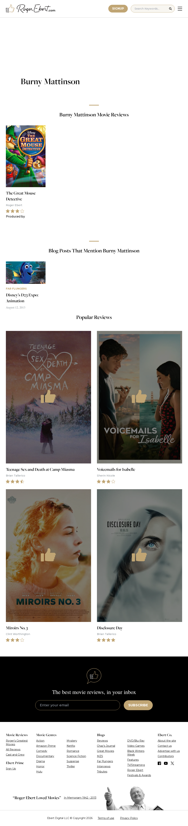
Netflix (71, 745)
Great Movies (105, 751)
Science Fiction (76, 756)
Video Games (135, 745)
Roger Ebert (135, 770)
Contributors (166, 756)
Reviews (102, 740)
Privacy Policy (129, 818)
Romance (73, 751)
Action (40, 740)
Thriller (71, 766)
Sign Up (11, 768)
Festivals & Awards (139, 775)
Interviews (103, 766)
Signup (118, 8)
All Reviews (13, 749)
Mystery (72, 740)
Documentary (45, 756)
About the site (167, 740)
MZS (100, 756)
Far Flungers (105, 761)
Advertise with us (169, 751)
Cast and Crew (15, 754)
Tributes (102, 771)
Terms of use (106, 818)
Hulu (39, 771)
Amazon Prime (46, 745)
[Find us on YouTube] (166, 763)
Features (133, 759)
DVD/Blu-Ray (135, 740)
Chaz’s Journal (106, 745)
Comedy (41, 751)
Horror (40, 766)
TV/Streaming (136, 765)
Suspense (73, 761)
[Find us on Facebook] (159, 763)
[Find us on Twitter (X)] (172, 763)
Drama (40, 761)
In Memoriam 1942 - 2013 (80, 797)
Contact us (165, 745)
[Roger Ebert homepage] (30, 8)
